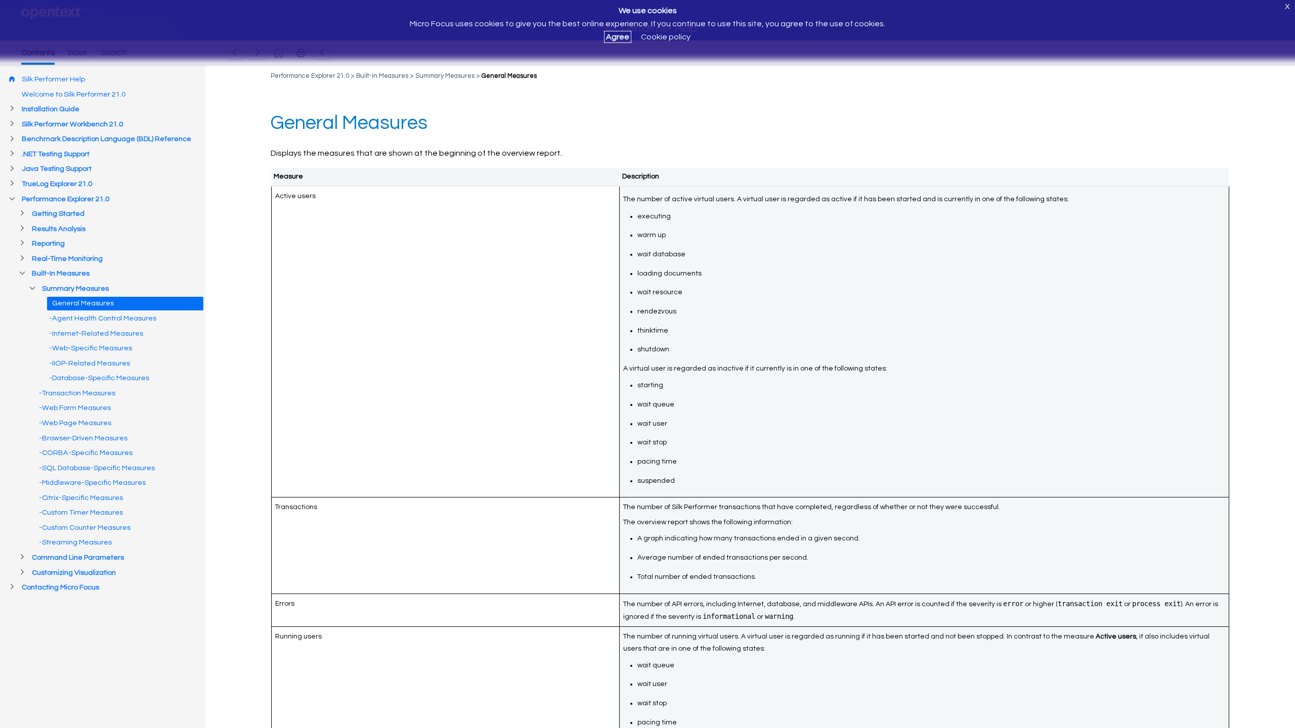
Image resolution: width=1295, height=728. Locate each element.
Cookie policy (665, 37)
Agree (617, 37)
